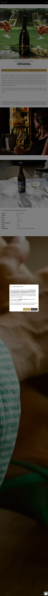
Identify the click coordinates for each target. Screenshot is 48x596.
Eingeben (27, 309)
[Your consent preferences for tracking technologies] (46, 594)
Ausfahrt (33, 309)
